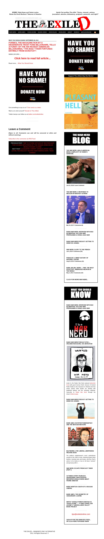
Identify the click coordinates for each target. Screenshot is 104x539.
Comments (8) (79, 225)
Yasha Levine (31, 32)
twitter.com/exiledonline (35, 114)
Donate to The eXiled (31, 111)
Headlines (62, 32)
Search (76, 32)
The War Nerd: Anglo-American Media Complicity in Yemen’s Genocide (77, 152)
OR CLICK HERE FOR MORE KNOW (77, 521)
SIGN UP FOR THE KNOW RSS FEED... (78, 519)
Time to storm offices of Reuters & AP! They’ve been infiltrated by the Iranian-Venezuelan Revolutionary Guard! (33, 145)
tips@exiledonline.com (81, 514)
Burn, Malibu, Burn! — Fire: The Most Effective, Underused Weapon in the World (80, 269)
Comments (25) (79, 261)
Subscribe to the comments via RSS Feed (22, 139)
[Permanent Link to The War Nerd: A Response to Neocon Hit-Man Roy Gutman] (81, 209)
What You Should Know (17, 40)
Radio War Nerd (81, 392)
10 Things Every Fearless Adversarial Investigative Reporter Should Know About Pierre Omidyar (77, 478)
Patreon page (74, 394)
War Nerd (12, 32)
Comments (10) (78, 273)
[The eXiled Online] (54, 31)
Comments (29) (78, 251)
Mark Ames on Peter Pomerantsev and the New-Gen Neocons (79, 423)
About (70, 32)
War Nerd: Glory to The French (78, 249)
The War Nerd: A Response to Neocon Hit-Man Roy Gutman (77, 192)
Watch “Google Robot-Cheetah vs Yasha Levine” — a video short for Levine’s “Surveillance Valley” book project (79, 504)
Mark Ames (21, 32)
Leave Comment (79, 185)
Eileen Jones (42, 32)
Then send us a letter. (34, 107)
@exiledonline (86, 32)
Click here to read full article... (32, 58)
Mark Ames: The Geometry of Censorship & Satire (77, 495)
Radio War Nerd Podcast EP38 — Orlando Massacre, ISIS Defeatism (79, 343)
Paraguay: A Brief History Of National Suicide (77, 258)
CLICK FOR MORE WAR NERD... (77, 279)
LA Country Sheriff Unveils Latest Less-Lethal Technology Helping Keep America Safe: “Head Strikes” (32, 151)
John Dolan (53, 32)
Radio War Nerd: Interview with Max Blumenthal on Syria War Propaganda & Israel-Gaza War (79, 233)
